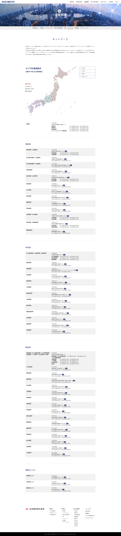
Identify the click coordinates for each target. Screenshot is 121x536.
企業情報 (86, 2)
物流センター (85, 76)
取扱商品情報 (79, 2)
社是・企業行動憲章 (58, 28)
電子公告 (76, 520)
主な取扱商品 (52, 510)
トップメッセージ (49, 28)
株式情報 (76, 522)
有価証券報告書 (77, 514)
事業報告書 (76, 516)
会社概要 (42, 28)
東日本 (83, 68)
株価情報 (76, 524)
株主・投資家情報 (94, 2)
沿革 (65, 28)
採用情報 (111, 2)
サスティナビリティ (84, 28)
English (117, 2)
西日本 (83, 74)
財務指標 (76, 510)
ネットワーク (70, 28)
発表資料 (76, 518)
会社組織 (77, 28)
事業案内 (72, 2)
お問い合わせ (104, 2)
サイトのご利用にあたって (90, 515)
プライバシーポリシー (89, 517)
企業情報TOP (35, 28)
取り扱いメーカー (53, 512)
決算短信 (76, 512)
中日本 (83, 71)
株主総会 (76, 525)
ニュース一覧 (87, 508)
